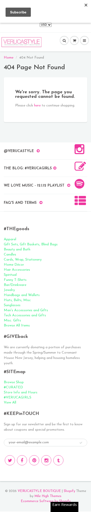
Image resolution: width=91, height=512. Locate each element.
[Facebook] (22, 460)
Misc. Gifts (12, 320)
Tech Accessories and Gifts (25, 315)
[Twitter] (10, 460)
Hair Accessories (17, 270)
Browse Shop (14, 382)
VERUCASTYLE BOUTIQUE (39, 491)
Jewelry (9, 290)
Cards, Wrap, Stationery (23, 260)
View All (10, 403)
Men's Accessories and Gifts (26, 310)
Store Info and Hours (20, 392)
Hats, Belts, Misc (17, 300)
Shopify (69, 491)
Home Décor (14, 265)
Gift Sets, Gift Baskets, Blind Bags (31, 244)
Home (8, 58)
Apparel (10, 239)
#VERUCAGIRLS (17, 397)
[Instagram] (46, 460)
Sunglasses (12, 305)
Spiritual (10, 275)
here (37, 105)
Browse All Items (17, 325)
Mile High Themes (47, 496)
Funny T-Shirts (15, 280)
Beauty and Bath (17, 249)
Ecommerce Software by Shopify (46, 501)
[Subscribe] (81, 443)
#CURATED (13, 387)
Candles (10, 255)
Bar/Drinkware (15, 285)
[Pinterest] (34, 460)
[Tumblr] (58, 460)
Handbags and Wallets (22, 295)
